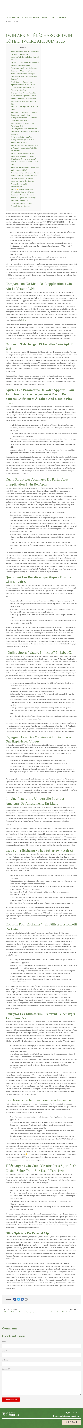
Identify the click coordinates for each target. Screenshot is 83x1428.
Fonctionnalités (16, 187)
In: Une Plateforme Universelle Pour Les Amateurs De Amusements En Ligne (24, 101)
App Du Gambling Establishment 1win (24, 145)
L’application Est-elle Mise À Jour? (23, 159)
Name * (4, 1342)
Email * (4, 1351)
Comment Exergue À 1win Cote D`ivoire (25, 173)
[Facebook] (14, 1299)
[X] (18, 1299)
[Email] (26, 1299)
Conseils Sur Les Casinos (20, 206)
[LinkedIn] (22, 1299)
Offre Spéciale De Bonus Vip (21, 137)
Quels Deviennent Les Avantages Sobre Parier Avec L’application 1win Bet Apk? (24, 76)
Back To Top (70, 1422)
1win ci (23, 320)
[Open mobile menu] (80, 4)
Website (5, 1360)
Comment (6, 1369)
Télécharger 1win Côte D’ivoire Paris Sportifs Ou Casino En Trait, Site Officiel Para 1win (25, 131)
